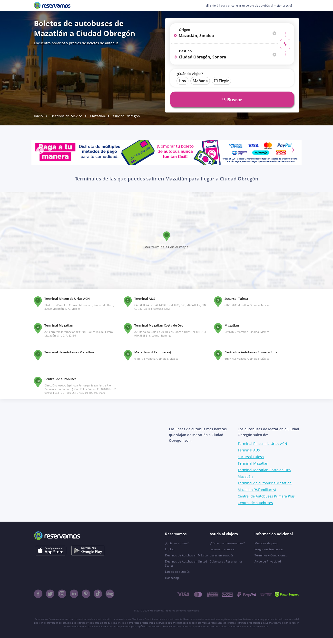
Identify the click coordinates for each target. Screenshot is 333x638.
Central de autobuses (255, 502)
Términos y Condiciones (271, 555)
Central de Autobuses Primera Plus (266, 496)
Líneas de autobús (177, 572)
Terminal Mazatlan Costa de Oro (264, 470)
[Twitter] (50, 594)
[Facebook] (38, 594)
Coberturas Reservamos (226, 561)
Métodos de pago (266, 543)
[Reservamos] (52, 5)
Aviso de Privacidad (268, 561)
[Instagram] (62, 594)
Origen (184, 29)
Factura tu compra (222, 549)
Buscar (234, 100)
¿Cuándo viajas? (189, 73)
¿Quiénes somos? (176, 543)
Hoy (182, 81)
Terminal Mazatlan (253, 463)
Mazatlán (97, 116)
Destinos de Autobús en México (186, 555)
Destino (185, 51)
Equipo (169, 549)
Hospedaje (172, 578)
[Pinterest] (86, 594)
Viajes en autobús (222, 555)
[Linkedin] (74, 594)
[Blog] (110, 594)
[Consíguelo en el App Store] (50, 550)
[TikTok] (98, 594)
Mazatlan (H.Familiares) (257, 489)
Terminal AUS (249, 450)
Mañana (200, 81)
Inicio (38, 116)
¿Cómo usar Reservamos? (227, 543)
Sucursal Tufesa (251, 456)
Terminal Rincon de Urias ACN (262, 443)
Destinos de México (66, 116)
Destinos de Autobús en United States (186, 563)
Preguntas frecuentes (269, 549)
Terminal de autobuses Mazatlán (265, 483)
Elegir (224, 81)
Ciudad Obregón (126, 116)
